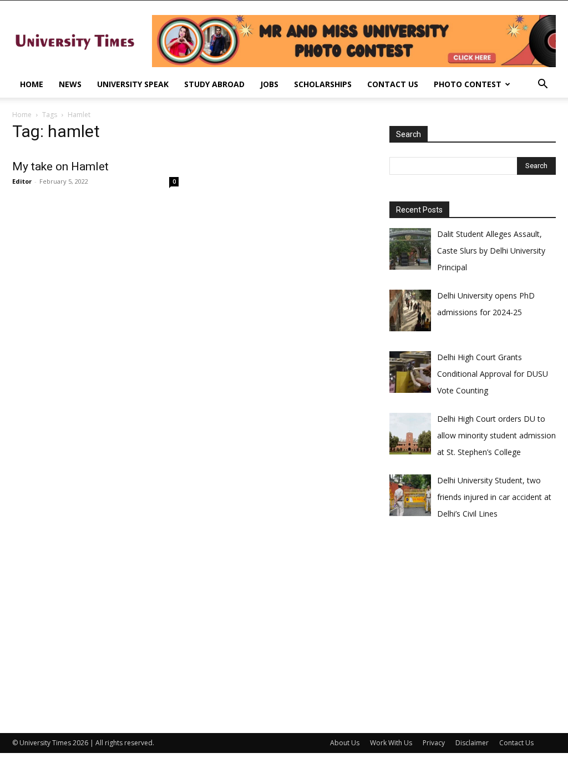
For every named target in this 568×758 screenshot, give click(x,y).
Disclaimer (472, 742)
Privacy (434, 742)
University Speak (133, 84)
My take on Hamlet (60, 166)
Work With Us (391, 742)
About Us (344, 742)
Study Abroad (214, 84)
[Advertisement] (472, 620)
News (70, 84)
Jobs (269, 84)
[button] (542, 85)
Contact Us (392, 84)
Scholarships (323, 84)
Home (31, 84)
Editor (22, 181)
